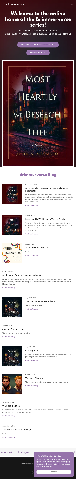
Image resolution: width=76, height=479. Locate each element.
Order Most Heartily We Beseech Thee (38, 45)
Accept (54, 472)
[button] (72, 4)
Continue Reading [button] (31, 205)
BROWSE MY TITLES (38, 52)
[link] (14, 4)
